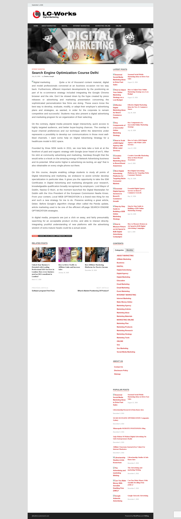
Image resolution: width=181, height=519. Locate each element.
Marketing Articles (124, 309)
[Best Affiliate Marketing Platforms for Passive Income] (97, 255)
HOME (36, 26)
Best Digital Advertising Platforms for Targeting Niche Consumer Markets (138, 173)
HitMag (146, 516)
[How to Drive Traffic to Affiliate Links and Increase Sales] (70, 255)
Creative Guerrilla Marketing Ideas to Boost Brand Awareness (138, 158)
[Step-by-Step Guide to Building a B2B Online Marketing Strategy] (119, 206)
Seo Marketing (122, 348)
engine (52, 236)
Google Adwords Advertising (138, 496)
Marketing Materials (124, 316)
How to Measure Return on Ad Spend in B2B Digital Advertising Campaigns (137, 226)
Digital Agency (122, 273)
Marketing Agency (124, 305)
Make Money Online (124, 302)
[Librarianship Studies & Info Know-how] (119, 457)
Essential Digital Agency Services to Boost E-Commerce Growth (136, 191)
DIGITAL (65, 26)
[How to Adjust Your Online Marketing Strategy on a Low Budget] (119, 90)
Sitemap (117, 374)
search (69, 236)
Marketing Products (124, 327)
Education (121, 280)
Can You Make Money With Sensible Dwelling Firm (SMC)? (138, 483)
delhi (47, 236)
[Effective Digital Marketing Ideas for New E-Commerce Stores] (119, 105)
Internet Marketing (124, 298)
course (41, 236)
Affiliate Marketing (124, 259)
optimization (60, 236)
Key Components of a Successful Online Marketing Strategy (138, 125)
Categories (119, 250)
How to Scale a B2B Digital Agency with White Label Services (137, 142)
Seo (118, 345)
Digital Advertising (124, 270)
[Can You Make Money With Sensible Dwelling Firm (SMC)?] (119, 481)
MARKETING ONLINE (102, 26)
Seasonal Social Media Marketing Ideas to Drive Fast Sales (138, 77)
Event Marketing (123, 291)
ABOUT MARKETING (49, 26)
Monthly (130, 250)
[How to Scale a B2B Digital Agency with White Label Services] (119, 140)
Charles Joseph (49, 76)
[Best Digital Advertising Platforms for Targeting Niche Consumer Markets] (119, 171)
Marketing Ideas (123, 313)
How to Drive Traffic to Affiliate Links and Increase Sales (69, 267)
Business (120, 263)
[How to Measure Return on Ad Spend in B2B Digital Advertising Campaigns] (119, 224)
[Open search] (148, 25)
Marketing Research (125, 330)
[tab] (119, 250)
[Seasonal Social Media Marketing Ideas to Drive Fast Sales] (119, 75)
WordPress (137, 516)
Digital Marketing (123, 277)
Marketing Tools (123, 338)
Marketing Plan (123, 323)
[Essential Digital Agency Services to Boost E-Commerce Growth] (119, 189)
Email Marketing (123, 284)
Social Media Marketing (126, 352)
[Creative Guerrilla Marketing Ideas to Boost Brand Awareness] (119, 156)
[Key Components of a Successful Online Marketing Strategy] (119, 123)
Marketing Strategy (124, 334)
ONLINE (118, 26)
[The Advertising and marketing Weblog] (119, 468)
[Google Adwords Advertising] (119, 496)
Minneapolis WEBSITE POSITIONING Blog (129, 428)
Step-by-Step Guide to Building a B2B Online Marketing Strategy (136, 208)
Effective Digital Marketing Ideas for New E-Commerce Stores (137, 107)
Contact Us (118, 367)
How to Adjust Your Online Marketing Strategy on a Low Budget (138, 92)
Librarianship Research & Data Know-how (128, 410)
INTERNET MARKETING (81, 26)
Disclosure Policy (121, 370)
